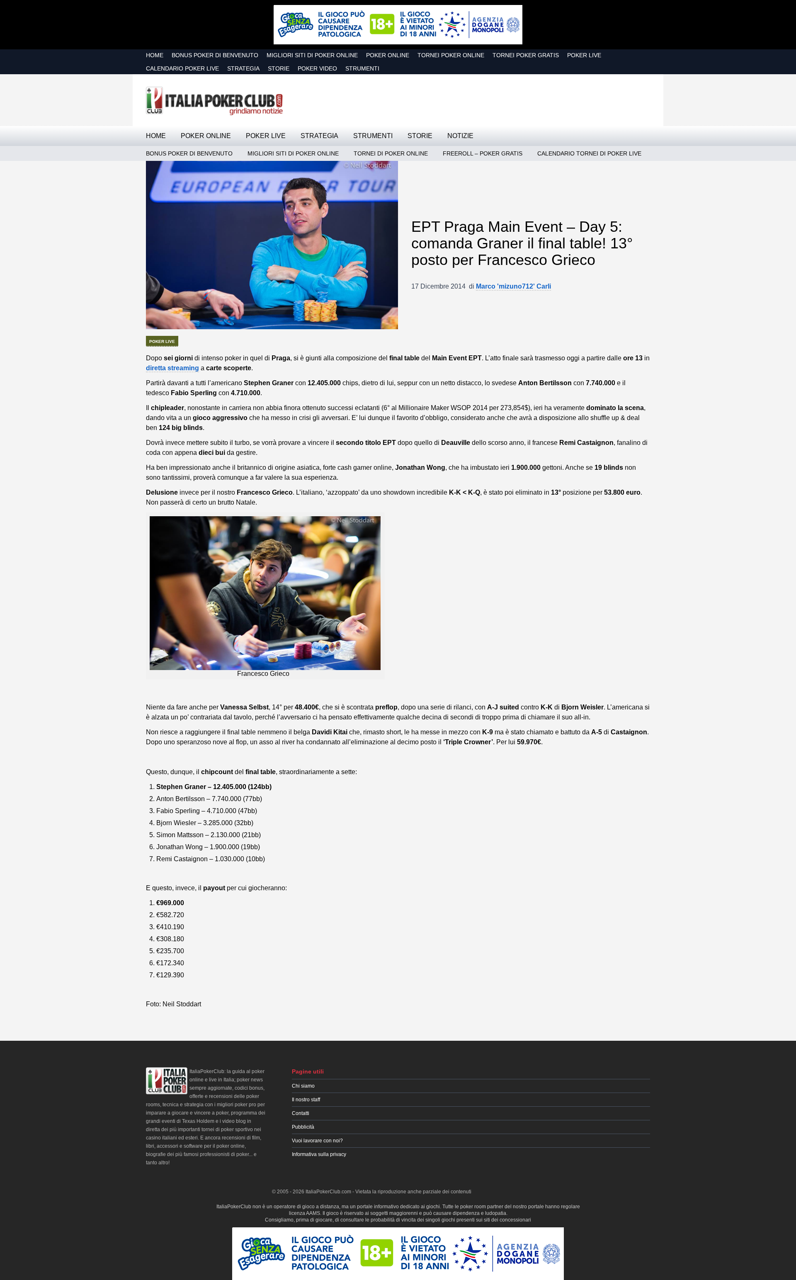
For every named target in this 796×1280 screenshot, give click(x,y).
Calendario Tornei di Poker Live (589, 153)
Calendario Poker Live (182, 68)
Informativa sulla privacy (319, 1154)
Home (154, 55)
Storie (278, 68)
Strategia (243, 68)
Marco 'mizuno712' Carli (513, 286)
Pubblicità (303, 1127)
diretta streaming (172, 368)
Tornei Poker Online (450, 55)
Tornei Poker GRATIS (526, 55)
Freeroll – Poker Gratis (482, 153)
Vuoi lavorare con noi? (317, 1141)
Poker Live (584, 55)
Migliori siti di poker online (312, 55)
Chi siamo (303, 1086)
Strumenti (362, 68)
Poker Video (317, 68)
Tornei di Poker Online (391, 153)
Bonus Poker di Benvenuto (215, 55)
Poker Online (387, 55)
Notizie (460, 135)
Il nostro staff (306, 1100)
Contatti (300, 1113)
